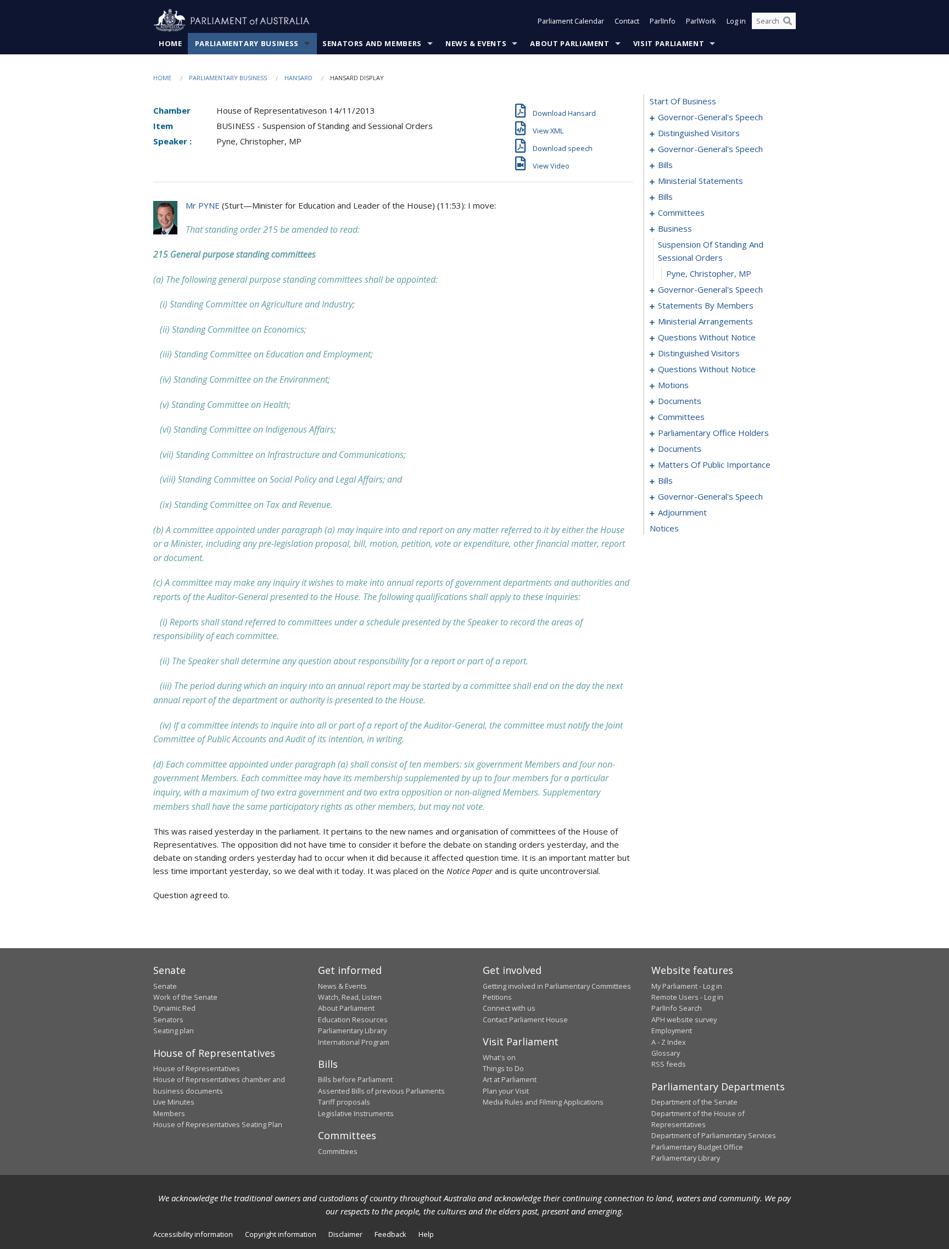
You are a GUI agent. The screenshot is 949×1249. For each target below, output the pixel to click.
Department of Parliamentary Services (713, 1135)
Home (170, 43)
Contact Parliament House (525, 1019)
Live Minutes (173, 1102)
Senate (165, 986)
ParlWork (701, 21)
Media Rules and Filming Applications (543, 1102)
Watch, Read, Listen (350, 997)
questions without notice (707, 337)
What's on (499, 1057)
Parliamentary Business (247, 43)
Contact (627, 21)
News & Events (475, 43)
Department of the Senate (694, 1102)
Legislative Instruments (356, 1113)
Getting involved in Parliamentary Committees (557, 986)
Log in (736, 21)
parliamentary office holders (713, 432)
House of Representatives (196, 1068)
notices (664, 528)
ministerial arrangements (705, 321)
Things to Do (503, 1068)
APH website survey (684, 1019)
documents (679, 400)
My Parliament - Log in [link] (686, 986)
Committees (338, 1151)
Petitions (497, 997)
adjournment (682, 512)
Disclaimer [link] (345, 1234)
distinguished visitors (699, 132)
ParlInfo (663, 21)
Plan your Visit (506, 1091)
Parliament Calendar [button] (571, 21)
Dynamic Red (174, 1008)
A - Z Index (668, 1042)
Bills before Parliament (355, 1079)
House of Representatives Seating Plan (217, 1124)
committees (681, 212)
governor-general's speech (710, 116)
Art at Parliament (510, 1079)
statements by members (705, 305)
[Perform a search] (787, 21)
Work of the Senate (185, 997)
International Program (353, 1042)
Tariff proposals (344, 1102)
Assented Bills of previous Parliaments (381, 1091)
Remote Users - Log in (687, 997)
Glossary (665, 1053)
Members (169, 1113)
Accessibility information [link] (193, 1234)
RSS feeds (668, 1064)
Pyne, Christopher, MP (708, 273)
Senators (168, 1019)
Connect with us (509, 1008)
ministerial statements (700, 180)
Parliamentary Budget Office (697, 1147)
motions (673, 384)
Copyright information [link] (280, 1234)
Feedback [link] (390, 1234)
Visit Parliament (668, 43)
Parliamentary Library (352, 1030)
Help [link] (426, 1234)
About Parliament (569, 43)
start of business (683, 101)
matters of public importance (714, 464)
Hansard (298, 78)
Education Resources (353, 1019)
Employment (671, 1030)
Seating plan (173, 1030)
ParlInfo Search (676, 1008)
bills (665, 164)
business (675, 228)
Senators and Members (372, 43)
